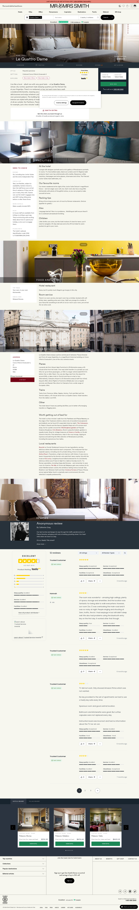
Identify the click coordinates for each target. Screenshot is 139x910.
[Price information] (126, 59)
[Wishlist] (123, 6)
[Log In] (133, 6)
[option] (33, 827)
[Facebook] (125, 891)
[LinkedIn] (130, 891)
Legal (41, 907)
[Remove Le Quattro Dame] (40, 17)
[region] (70, 99)
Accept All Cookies (78, 102)
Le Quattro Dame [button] (33, 17)
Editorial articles (8, 874)
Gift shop (118, 12)
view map (22, 379)
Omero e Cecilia (74, 432)
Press (51, 907)
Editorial (106, 12)
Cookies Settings (61, 102)
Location (59, 65)
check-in (105, 74)
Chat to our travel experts (129, 907)
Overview (20, 65)
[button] (120, 6)
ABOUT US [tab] (98, 859)
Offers (41, 12)
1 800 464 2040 (118, 89)
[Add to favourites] (12, 59)
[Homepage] (69, 6)
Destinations (82, 12)
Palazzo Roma (25, 836)
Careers (63, 907)
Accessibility (78, 907)
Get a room (118, 65)
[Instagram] (120, 891)
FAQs (46, 907)
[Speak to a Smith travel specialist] (120, 6)
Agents (57, 907)
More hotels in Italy (43, 78)
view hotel (33, 843)
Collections (6, 864)
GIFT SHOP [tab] (120, 859)
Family (94, 12)
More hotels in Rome (29, 78)
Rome (18, 55)
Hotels (20, 12)
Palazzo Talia (97, 836)
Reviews (79, 65)
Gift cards (70, 907)
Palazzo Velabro (62, 836)
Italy (23, 55)
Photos (41, 65)
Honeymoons (53, 12)
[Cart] (127, 6)
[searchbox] (48, 17)
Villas (30, 12)
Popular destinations (10, 869)
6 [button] (74, 851)
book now (113, 84)
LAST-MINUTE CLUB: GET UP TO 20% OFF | (68, 1)
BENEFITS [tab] (109, 859)
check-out (118, 74)
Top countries (7, 859)
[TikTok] (135, 891)
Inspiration (67, 12)
